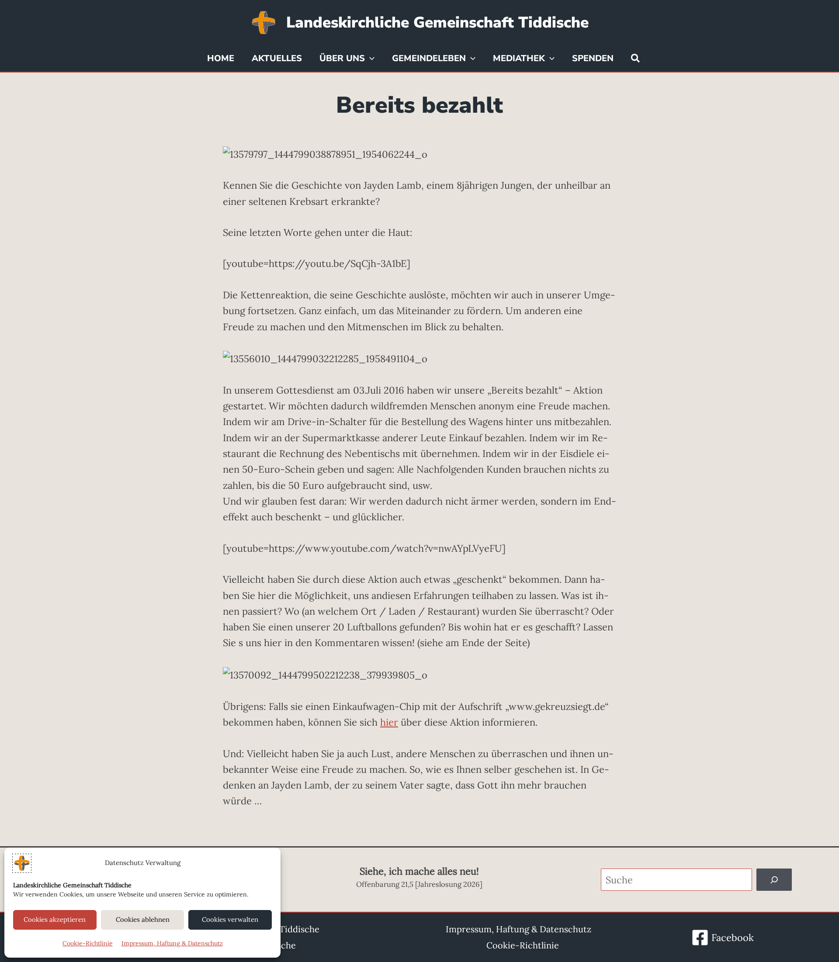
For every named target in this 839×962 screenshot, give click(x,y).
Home (220, 58)
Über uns (342, 58)
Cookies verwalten (230, 919)
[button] (369, 58)
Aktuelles (277, 58)
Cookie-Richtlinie (87, 943)
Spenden (593, 58)
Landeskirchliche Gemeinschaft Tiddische (437, 22)
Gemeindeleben (429, 58)
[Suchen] (774, 880)
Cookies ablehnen (143, 919)
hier (389, 722)
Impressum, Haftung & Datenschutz (172, 943)
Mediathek (519, 58)
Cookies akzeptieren (55, 919)
